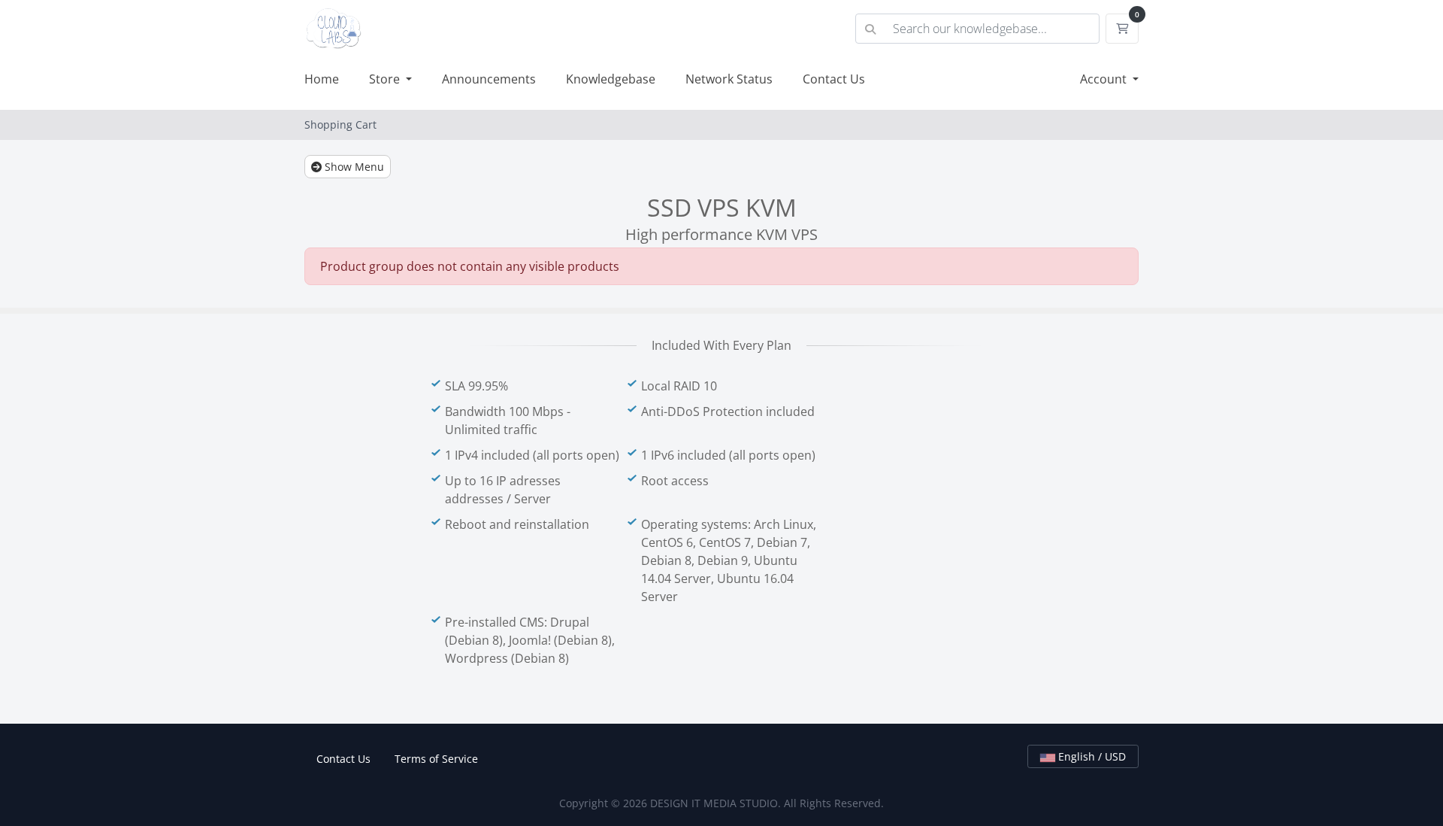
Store (386, 79)
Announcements (489, 79)
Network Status (729, 79)
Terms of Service (436, 759)
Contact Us (834, 79)
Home (321, 79)
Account (1105, 79)
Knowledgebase (610, 79)
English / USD (1090, 756)
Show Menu (353, 166)
